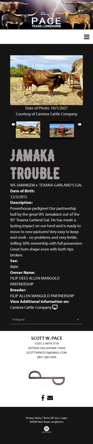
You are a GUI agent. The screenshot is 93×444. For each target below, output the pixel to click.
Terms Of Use (50, 418)
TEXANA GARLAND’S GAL (60, 185)
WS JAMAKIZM (22, 185)
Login (63, 418)
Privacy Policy (33, 418)
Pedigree (18, 319)
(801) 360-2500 (46, 357)
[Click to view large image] (46, 79)
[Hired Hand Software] (46, 432)
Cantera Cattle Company (30, 307)
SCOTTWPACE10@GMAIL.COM (46, 352)
